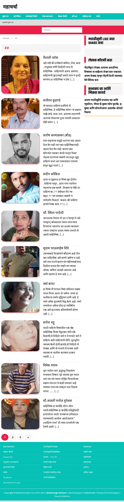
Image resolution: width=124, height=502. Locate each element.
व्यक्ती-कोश (87, 452)
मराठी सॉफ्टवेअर (49, 477)
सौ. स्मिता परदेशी (53, 212)
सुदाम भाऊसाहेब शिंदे (56, 248)
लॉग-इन (74, 16)
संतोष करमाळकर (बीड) (57, 135)
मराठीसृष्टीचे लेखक (50, 446)
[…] (72, 79)
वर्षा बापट (49, 284)
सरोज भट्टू (49, 322)
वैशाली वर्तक (50, 57)
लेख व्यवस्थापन (47, 16)
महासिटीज (87, 457)
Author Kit (8, 457)
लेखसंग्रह (87, 446)
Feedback (7, 477)
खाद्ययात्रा (87, 462)
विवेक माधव (50, 365)
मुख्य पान (5, 16)
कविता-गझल (88, 472)
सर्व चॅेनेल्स (17, 16)
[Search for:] (62, 29)
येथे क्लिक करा (91, 80)
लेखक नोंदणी (62, 16)
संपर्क (98, 16)
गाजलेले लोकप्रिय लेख (52, 472)
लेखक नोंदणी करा (100, 60)
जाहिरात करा (86, 16)
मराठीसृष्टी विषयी (31, 16)
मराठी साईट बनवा (49, 462)
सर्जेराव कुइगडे (51, 100)
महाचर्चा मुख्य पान (7, 22)
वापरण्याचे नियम (9, 467)
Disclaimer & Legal (11, 482)
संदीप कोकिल (51, 174)
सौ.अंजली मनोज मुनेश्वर (57, 400)
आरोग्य (86, 467)
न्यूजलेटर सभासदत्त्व (10, 462)
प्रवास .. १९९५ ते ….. (51, 457)
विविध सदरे (47, 467)
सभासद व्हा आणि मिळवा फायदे (99, 91)
